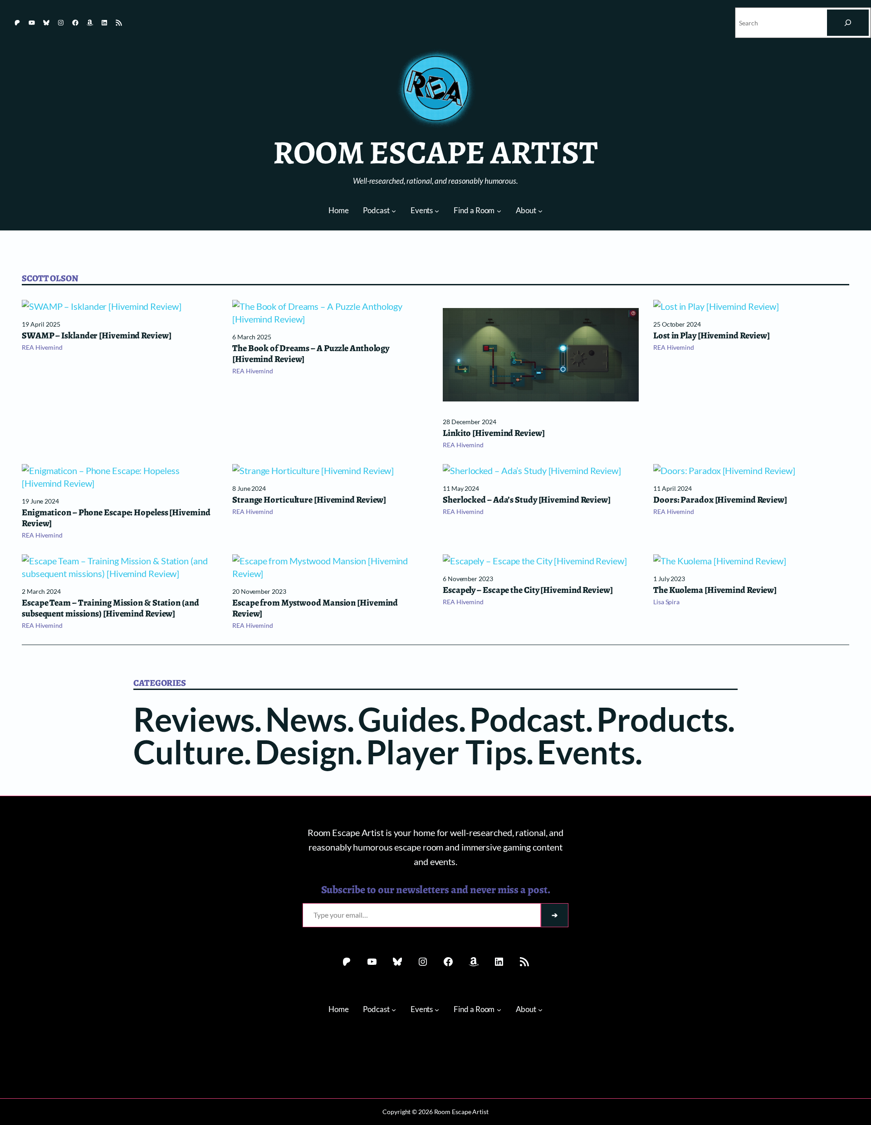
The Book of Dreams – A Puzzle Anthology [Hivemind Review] (310, 354)
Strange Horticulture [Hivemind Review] (309, 499)
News (306, 719)
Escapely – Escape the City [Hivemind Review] (528, 590)
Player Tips (446, 751)
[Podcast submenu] (393, 210)
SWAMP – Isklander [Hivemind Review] (96, 335)
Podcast (528, 719)
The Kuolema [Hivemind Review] (715, 590)
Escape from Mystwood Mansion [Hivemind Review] (315, 608)
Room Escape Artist (435, 152)
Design (305, 751)
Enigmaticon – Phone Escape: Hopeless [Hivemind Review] (116, 518)
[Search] (848, 23)
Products (662, 719)
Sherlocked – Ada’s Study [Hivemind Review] (527, 499)
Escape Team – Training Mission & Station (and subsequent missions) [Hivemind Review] (110, 608)
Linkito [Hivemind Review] (494, 433)
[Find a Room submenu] (499, 210)
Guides (408, 719)
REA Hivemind (42, 347)
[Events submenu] (437, 210)
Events (586, 751)
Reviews (193, 719)
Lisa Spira (666, 602)
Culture (188, 751)
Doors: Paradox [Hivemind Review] (720, 499)
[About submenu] (540, 210)
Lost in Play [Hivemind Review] (711, 335)
